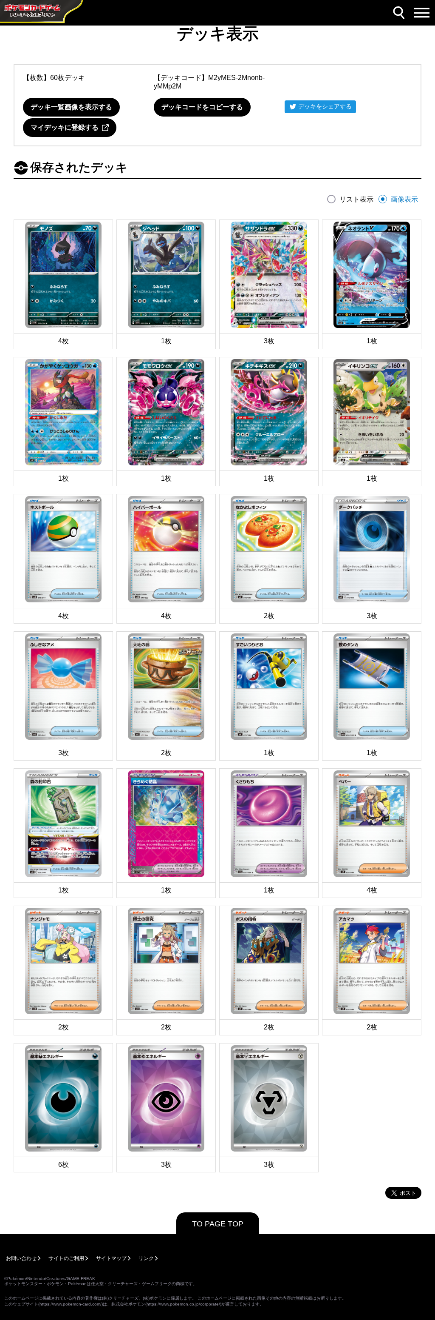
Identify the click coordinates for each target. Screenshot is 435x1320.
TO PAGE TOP (217, 1224)
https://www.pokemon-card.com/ (71, 1304)
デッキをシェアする (325, 106)
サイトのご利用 (66, 1258)
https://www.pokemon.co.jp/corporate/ (183, 1304)
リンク (146, 1258)
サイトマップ (111, 1258)
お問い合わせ (21, 1258)
